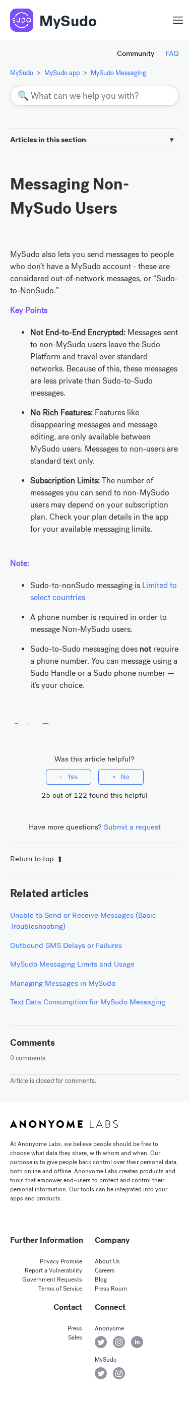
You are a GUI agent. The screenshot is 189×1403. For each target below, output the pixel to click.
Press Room (111, 1289)
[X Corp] (31, 718)
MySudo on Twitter (101, 1373)
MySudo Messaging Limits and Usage (72, 964)
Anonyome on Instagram (119, 1342)
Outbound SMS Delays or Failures (66, 945)
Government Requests (52, 1280)
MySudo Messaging (118, 73)
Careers (105, 1270)
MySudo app (62, 73)
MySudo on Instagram (119, 1373)
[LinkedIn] (45, 718)
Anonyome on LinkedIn (137, 1342)
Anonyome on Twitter (101, 1342)
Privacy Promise (61, 1261)
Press (75, 1328)
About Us (107, 1261)
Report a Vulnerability (53, 1270)
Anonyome (109, 1328)
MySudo (68, 21)
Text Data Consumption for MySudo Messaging (87, 1002)
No (125, 777)
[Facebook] (16, 718)
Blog (101, 1280)
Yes (73, 777)
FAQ (172, 53)
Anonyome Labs (64, 1124)
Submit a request (132, 827)
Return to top (32, 859)
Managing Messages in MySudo (62, 983)
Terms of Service (60, 1289)
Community (135, 53)
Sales (75, 1337)
